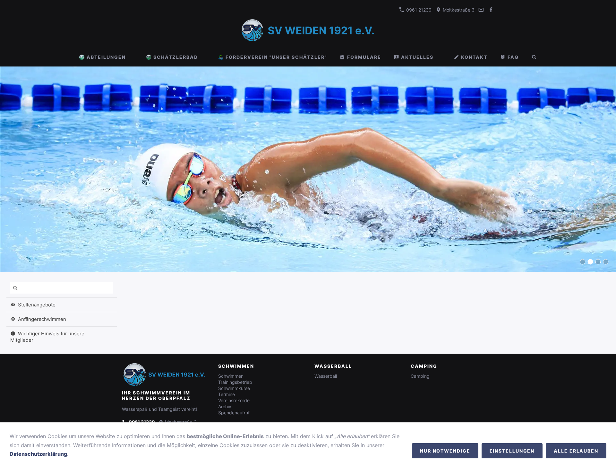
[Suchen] (534, 57)
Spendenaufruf (234, 412)
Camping (420, 376)
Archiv (224, 406)
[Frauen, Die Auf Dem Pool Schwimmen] (606, 262)
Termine (226, 394)
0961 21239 (418, 10)
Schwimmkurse (234, 388)
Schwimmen (231, 376)
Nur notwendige (445, 451)
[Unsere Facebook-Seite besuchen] (491, 10)
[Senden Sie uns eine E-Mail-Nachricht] (481, 10)
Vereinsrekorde (234, 400)
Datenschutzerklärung (38, 454)
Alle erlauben (576, 451)
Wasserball (325, 376)
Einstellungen (512, 451)
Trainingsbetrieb (235, 382)
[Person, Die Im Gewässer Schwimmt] (582, 262)
